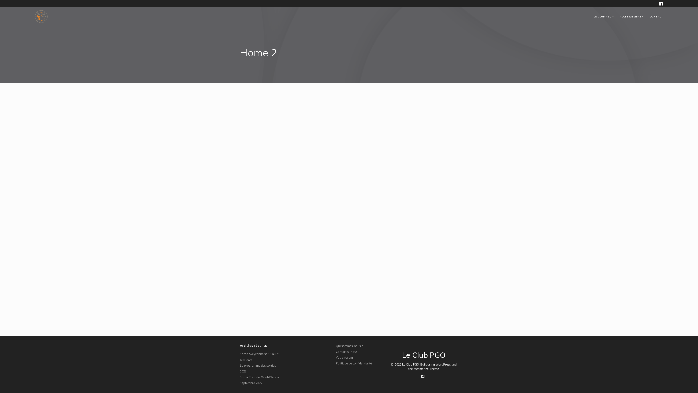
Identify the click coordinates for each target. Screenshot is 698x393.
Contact (656, 16)
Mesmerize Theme (426, 369)
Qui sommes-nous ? (349, 346)
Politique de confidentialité (354, 363)
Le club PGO (603, 16)
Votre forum (344, 358)
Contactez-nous (347, 352)
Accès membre (630, 16)
